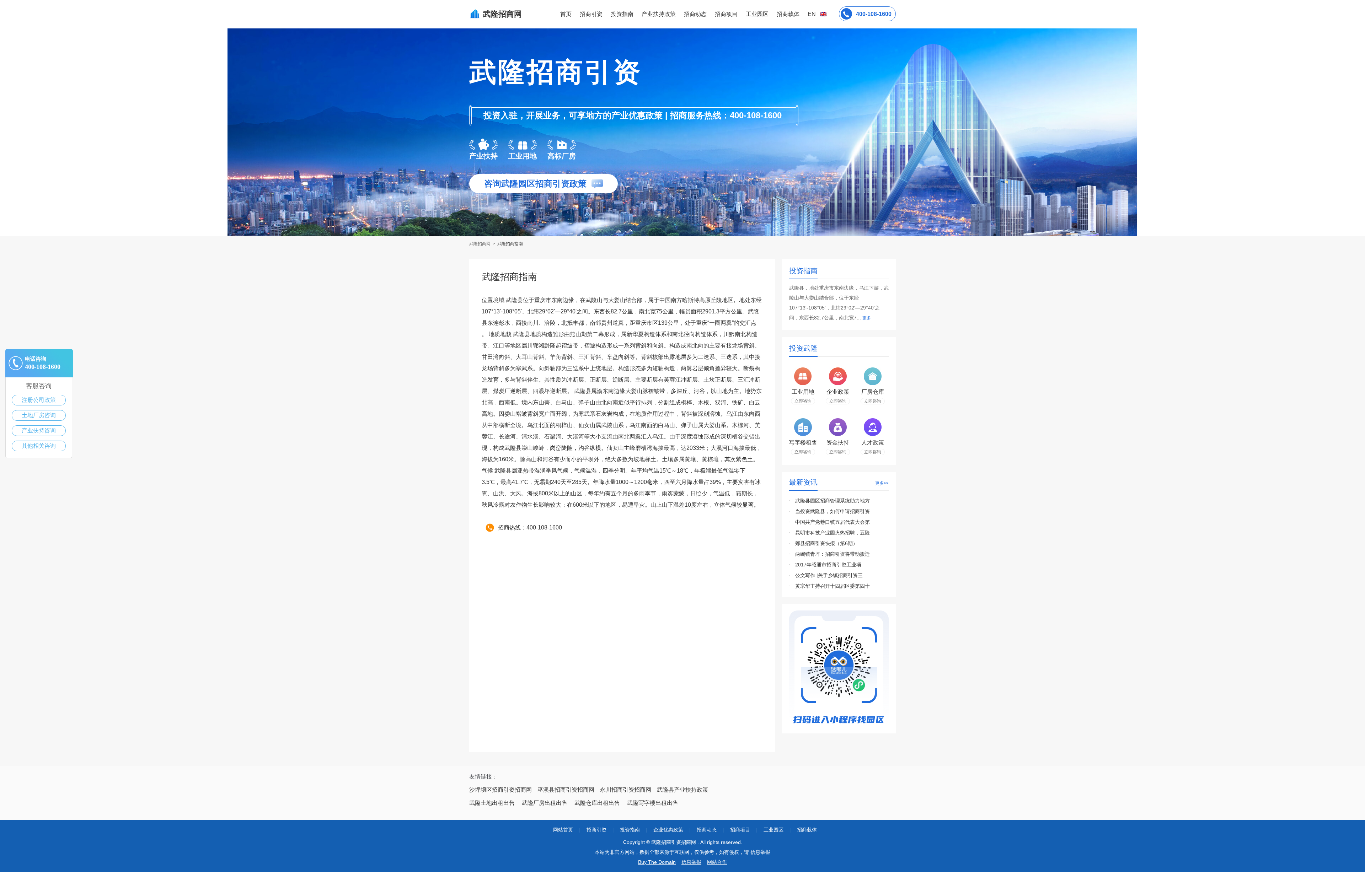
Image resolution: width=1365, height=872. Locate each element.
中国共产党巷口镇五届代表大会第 (832, 522)
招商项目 (726, 14)
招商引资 (591, 14)
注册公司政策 (39, 400)
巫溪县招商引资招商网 (565, 790)
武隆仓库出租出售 (597, 803)
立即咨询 (803, 401)
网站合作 (717, 862)
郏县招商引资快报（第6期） (826, 543)
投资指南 (622, 14)
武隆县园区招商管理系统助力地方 (832, 501)
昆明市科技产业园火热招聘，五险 (832, 532)
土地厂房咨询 (39, 415)
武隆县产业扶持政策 (682, 790)
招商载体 (807, 830)
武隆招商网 (480, 243)
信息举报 (691, 862)
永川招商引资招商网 (625, 790)
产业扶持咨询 (39, 430)
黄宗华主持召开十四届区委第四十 (832, 586)
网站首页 (563, 830)
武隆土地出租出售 (492, 803)
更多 (866, 318)
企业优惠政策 (668, 830)
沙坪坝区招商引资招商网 (500, 790)
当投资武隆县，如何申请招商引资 (832, 511)
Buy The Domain (657, 862)
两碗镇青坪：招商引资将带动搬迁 (832, 554)
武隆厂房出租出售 (544, 803)
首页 (566, 14)
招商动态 (695, 14)
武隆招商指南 (510, 243)
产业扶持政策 (659, 14)
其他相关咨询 (39, 446)
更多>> (882, 483)
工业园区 (757, 14)
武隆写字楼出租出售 (652, 803)
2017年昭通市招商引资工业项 (828, 564)
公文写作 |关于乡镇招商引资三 (829, 575)
